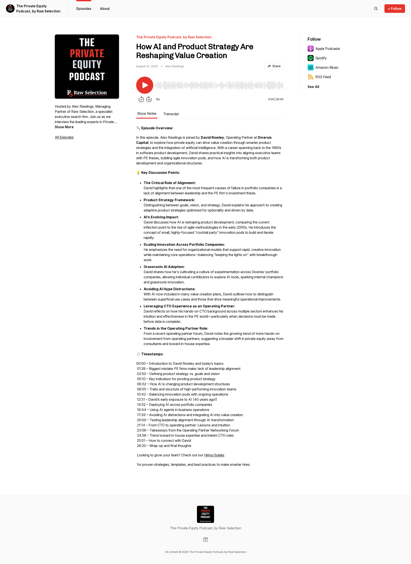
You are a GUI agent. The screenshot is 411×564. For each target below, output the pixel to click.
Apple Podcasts (327, 48)
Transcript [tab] (171, 114)
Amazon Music (327, 67)
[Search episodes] (376, 8)
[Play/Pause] (144, 85)
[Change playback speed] (158, 99)
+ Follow (395, 8)
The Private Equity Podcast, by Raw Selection (38, 8)
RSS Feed (323, 77)
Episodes (83, 8)
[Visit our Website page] (205, 539)
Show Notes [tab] (146, 113)
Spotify (321, 58)
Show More (64, 127)
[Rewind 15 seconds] (141, 99)
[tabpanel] (209, 298)
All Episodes (64, 137)
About (105, 8)
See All (313, 87)
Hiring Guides (214, 455)
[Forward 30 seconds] (149, 99)
